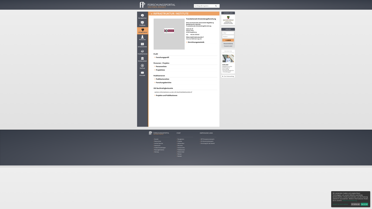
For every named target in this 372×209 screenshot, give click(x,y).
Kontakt (142, 75)
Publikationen (143, 54)
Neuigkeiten (142, 18)
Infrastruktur (142, 32)
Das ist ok (364, 204)
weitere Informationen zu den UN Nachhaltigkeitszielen (173, 92)
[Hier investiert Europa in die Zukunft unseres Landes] (228, 19)
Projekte (142, 25)
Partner (142, 68)
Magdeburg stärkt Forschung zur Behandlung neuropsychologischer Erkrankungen (228, 69)
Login (228, 40)
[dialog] (350, 199)
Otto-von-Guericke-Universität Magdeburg (200, 23)
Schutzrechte (142, 47)
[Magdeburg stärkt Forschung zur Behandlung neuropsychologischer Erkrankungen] (228, 58)
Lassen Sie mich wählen (340, 204)
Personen (142, 39)
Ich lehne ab (355, 204)
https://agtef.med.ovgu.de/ (194, 37)
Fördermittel (142, 61)
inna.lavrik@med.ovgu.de (194, 39)
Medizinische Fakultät (193, 24)
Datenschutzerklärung (350, 200)
